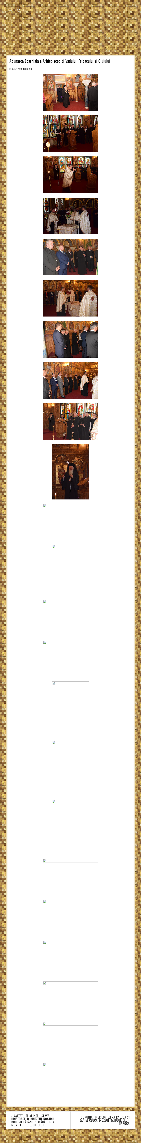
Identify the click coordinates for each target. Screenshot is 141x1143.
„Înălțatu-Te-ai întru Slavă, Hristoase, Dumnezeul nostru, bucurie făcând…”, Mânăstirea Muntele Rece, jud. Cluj (33, 1120)
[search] (18, 10)
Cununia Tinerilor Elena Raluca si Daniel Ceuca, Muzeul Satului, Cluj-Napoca (104, 1120)
